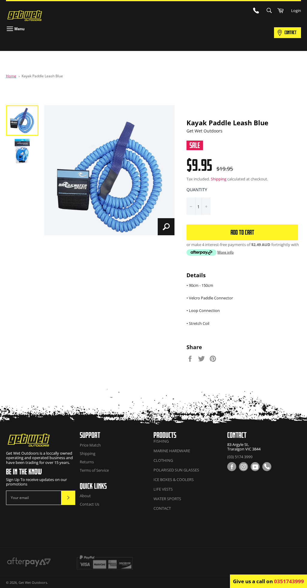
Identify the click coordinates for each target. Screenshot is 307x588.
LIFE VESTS (163, 489)
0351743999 (289, 581)
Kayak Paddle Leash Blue (42, 75)
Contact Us (89, 504)
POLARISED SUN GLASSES (176, 470)
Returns (87, 462)
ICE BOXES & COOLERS (174, 479)
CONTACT (291, 32)
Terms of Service (94, 470)
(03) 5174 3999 (239, 456)
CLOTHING (163, 460)
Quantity (196, 189)
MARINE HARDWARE (172, 450)
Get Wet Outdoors (33, 582)
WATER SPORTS (167, 498)
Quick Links (93, 486)
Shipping (218, 179)
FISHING (161, 441)
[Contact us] (266, 466)
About (85, 495)
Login (296, 10)
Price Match (90, 445)
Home (11, 75)
